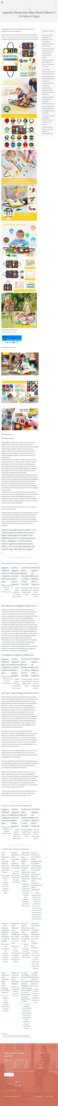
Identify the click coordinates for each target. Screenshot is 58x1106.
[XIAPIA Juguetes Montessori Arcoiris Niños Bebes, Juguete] (16, 596)
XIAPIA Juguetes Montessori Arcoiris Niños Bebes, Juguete (16, 576)
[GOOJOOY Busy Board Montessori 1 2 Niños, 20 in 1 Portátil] (26, 594)
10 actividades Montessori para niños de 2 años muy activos (48, 71)
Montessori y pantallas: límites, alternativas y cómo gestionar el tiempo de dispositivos (48, 90)
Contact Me (9, 1074)
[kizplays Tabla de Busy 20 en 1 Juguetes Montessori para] (6, 592)
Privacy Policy (39, 1096)
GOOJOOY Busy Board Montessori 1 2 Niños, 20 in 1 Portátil (26, 576)
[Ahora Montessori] (2, 2)
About (40, 1059)
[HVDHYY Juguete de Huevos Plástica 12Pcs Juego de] (35, 596)
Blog (40, 1064)
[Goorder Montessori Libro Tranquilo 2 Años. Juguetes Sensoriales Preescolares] (16, 882)
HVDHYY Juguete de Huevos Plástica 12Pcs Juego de (35, 576)
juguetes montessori (28, 693)
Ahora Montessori (31, 563)
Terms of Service (49, 1096)
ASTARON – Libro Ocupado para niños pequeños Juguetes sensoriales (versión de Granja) (5, 932)
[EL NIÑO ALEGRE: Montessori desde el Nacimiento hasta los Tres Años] (35, 1002)
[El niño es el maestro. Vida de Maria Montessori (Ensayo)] (15, 995)
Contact (41, 1067)
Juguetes (5, 1033)
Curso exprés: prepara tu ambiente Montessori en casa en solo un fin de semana (48, 120)
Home (40, 1057)
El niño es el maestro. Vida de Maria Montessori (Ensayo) (15, 978)
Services (41, 1062)
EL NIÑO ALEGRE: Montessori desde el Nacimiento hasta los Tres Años (35, 979)
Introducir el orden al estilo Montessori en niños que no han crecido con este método (48, 53)
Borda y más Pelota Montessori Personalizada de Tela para (17, 1037)
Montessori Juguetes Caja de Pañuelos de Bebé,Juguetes (16, 1035)
